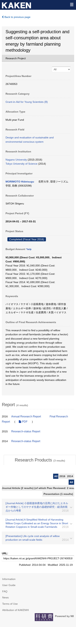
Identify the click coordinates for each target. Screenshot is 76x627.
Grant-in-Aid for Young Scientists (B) (27, 101)
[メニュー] (71, 4)
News (5, 597)
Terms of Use (10, 603)
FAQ (4, 591)
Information (8, 579)
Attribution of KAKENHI (15, 610)
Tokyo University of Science (21, 163)
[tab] (40, 460)
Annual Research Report (26, 416)
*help (28, 249)
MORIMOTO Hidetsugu (20, 181)
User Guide (8, 585)
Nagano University (16, 159)
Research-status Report (25, 431)
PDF (24, 421)
